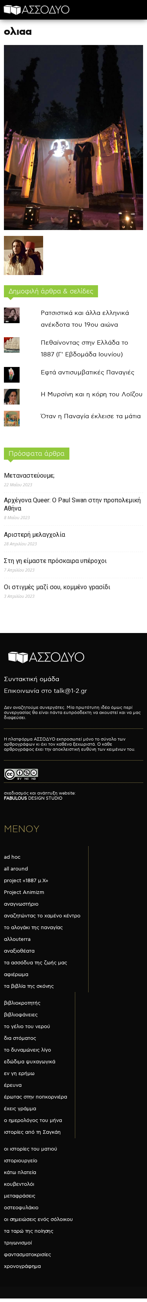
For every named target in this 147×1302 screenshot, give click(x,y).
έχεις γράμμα (20, 1109)
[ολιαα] (73, 228)
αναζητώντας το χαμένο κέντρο (42, 916)
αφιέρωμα (16, 974)
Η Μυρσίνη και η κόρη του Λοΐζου (92, 394)
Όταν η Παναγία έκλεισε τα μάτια (91, 416)
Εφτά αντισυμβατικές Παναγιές (87, 372)
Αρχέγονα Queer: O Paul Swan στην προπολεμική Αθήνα (72, 504)
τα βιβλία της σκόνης (29, 986)
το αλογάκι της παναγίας (33, 927)
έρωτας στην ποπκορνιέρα (35, 1097)
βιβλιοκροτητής (22, 1003)
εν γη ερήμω (19, 1073)
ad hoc (12, 857)
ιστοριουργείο (20, 1161)
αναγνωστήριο (21, 904)
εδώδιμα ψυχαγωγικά (29, 1062)
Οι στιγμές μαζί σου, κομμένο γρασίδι (57, 587)
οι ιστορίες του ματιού (30, 1149)
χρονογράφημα (22, 1266)
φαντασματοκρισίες (27, 1255)
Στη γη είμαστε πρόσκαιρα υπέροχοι (55, 561)
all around (16, 869)
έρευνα (13, 1085)
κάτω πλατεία (20, 1172)
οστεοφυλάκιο (21, 1208)
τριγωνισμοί (18, 1243)
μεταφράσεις (19, 1196)
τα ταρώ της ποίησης (28, 1231)
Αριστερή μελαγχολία (34, 534)
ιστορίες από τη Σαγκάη (32, 1132)
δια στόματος (20, 1038)
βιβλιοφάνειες (21, 1015)
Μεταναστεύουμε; (29, 475)
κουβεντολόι (19, 1184)
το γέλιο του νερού (27, 1026)
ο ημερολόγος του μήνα (33, 1120)
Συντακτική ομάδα (31, 679)
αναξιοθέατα (19, 951)
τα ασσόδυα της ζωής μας (35, 963)
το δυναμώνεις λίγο (27, 1050)
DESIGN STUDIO (33, 798)
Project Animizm (24, 892)
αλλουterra (17, 939)
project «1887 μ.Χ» (26, 881)
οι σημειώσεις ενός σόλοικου (38, 1219)
